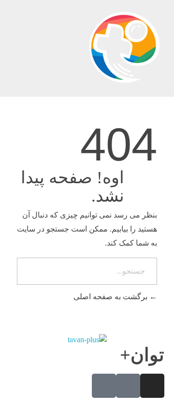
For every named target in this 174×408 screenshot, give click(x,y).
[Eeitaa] (104, 386)
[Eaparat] (128, 386)
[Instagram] (152, 386)
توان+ (142, 355)
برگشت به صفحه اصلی (111, 296)
